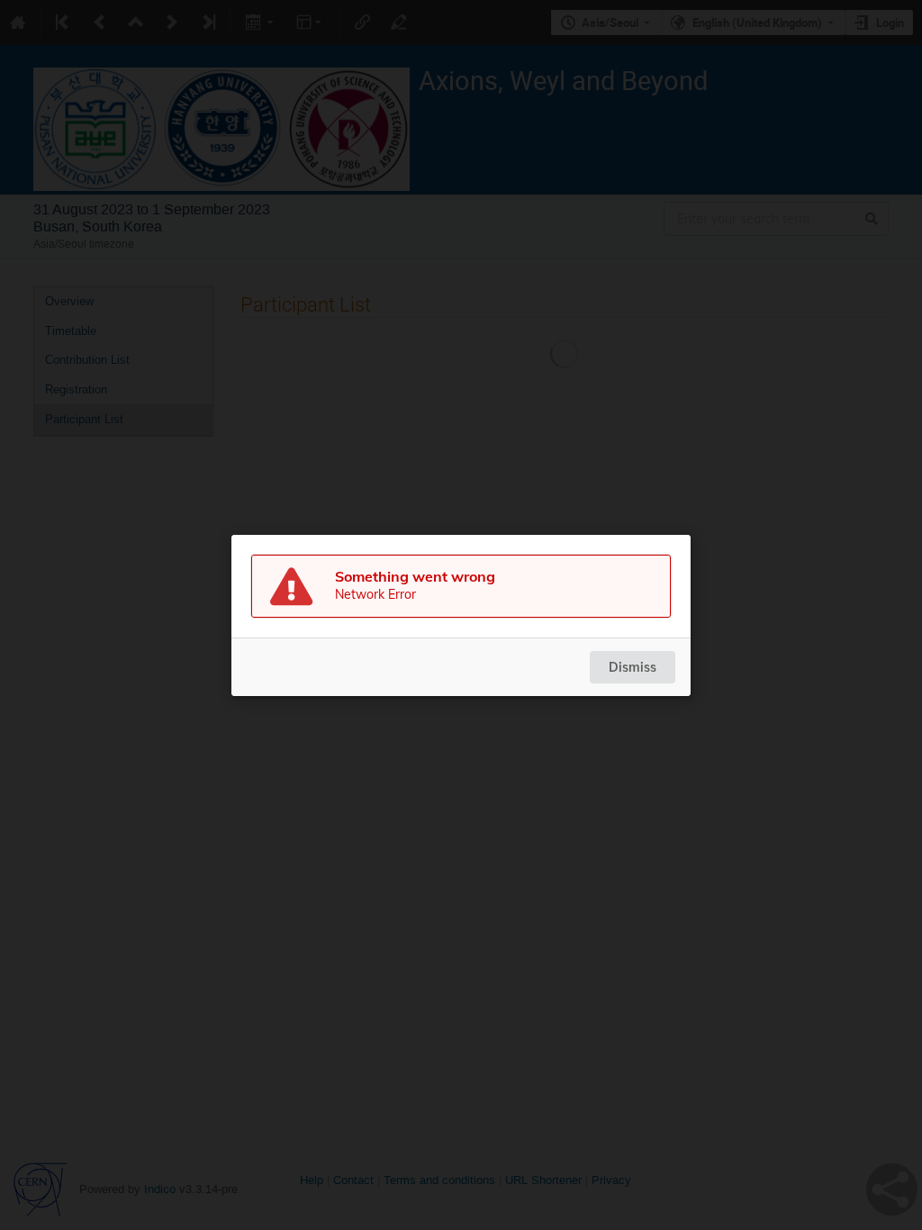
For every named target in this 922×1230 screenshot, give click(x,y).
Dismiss (632, 667)
